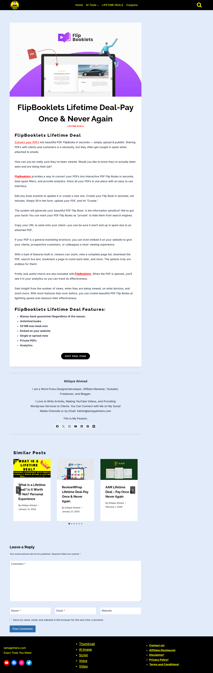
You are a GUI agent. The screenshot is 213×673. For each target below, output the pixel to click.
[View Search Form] (199, 5)
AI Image (85, 649)
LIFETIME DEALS (112, 5)
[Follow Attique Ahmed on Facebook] (57, 426)
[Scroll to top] (205, 669)
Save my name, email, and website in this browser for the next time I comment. (58, 619)
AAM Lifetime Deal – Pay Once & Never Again (118, 491)
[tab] (69, 523)
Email (60, 610)
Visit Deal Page (75, 356)
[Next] (132, 490)
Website (107, 610)
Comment (18, 563)
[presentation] (32, 468)
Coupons (132, 5)
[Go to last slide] (18, 490)
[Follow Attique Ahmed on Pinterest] (87, 426)
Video (83, 666)
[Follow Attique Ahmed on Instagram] (69, 426)
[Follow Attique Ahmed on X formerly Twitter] (63, 426)
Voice (83, 661)
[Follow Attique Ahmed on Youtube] (75, 426)
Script (83, 655)
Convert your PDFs (27, 142)
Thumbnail (87, 644)
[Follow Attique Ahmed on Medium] (93, 426)
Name (16, 610)
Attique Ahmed (75, 381)
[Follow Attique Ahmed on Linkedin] (81, 426)
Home (79, 5)
